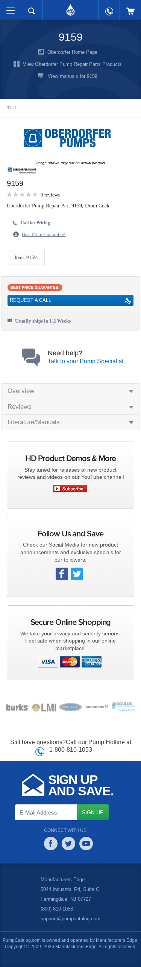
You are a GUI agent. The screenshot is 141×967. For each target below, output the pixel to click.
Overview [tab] (21, 390)
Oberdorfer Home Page (72, 52)
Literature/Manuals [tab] (35, 422)
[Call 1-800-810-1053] (109, 7)
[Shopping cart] (130, 7)
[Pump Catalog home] (70, 8)
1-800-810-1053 (70, 749)
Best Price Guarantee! (46, 234)
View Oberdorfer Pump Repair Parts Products (72, 64)
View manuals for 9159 (72, 76)
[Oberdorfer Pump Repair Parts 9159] (68, 138)
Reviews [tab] (19, 406)
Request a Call (30, 300)
